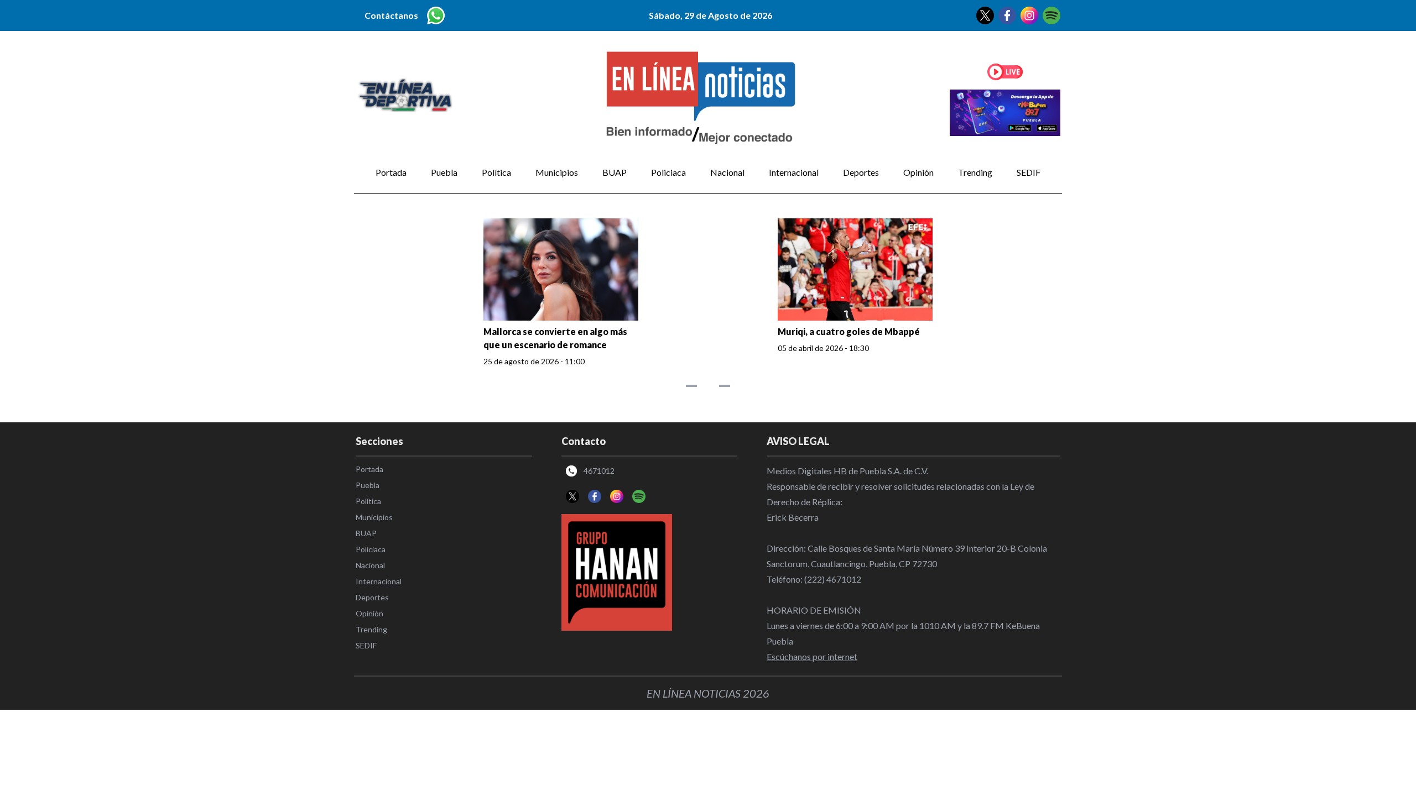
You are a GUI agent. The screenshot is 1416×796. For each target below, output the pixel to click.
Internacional (794, 172)
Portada (391, 172)
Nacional (727, 172)
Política (496, 172)
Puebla (444, 172)
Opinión (918, 172)
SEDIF (1028, 172)
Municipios (556, 172)
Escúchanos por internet (812, 656)
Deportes (861, 172)
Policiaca (668, 172)
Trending (975, 172)
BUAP (614, 172)
